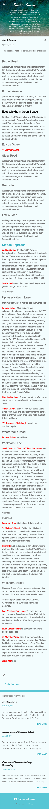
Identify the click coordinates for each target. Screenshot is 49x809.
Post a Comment (12, 684)
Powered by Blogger (26, 799)
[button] (45, 41)
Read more (42, 724)
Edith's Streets (24, 5)
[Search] (45, 5)
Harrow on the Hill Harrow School (18, 732)
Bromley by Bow (9, 701)
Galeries (30, 804)
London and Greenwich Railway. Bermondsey (17, 764)
